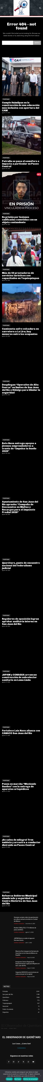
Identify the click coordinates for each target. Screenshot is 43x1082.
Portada (6, 99)
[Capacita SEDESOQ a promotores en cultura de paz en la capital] (8, 975)
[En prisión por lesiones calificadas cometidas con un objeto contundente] (21, 191)
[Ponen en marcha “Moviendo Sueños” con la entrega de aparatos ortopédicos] (21, 758)
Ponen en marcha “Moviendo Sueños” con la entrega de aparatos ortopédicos (19, 786)
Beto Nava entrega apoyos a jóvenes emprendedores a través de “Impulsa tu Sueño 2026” (19, 447)
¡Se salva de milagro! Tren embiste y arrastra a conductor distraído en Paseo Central (21, 842)
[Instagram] (14, 1062)
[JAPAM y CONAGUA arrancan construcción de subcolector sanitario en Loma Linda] (21, 648)
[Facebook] (9, 1062)
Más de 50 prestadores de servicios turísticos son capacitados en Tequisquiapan (20, 275)
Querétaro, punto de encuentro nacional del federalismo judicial (21, 565)
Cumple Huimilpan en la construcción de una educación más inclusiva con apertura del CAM (21, 106)
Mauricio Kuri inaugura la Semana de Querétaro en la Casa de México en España (27, 953)
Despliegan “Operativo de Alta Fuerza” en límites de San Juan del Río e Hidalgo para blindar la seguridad (21, 388)
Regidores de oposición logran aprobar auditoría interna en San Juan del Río (20, 621)
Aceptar (9, 1079)
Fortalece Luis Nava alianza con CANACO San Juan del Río (21, 732)
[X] (23, 1062)
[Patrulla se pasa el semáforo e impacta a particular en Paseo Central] (21, 135)
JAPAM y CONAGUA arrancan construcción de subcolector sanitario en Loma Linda (19, 677)
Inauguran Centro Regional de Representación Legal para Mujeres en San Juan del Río (28, 963)
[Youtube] (33, 1062)
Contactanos (21, 1048)
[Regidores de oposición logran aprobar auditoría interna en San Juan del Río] (21, 593)
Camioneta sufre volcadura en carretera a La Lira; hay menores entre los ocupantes (20, 331)
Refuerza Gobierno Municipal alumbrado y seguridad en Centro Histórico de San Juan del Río (19, 899)
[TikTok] (18, 1062)
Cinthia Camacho (19, 923)
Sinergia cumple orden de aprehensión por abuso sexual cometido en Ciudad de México (26, 919)
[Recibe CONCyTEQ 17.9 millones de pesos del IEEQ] (8, 931)
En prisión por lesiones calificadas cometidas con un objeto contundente (19, 220)
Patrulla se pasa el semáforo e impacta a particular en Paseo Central (20, 164)
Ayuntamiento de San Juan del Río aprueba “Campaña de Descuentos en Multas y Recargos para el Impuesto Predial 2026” (20, 507)
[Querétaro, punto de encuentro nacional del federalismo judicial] (21, 537)
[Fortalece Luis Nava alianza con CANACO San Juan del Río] (21, 704)
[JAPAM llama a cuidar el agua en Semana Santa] (8, 941)
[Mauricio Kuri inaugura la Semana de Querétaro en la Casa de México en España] (8, 954)
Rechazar (18, 1079)
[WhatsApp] (28, 1062)
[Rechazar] (41, 1076)
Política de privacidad (30, 1079)
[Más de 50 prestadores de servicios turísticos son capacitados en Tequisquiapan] (21, 247)
